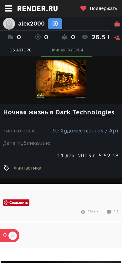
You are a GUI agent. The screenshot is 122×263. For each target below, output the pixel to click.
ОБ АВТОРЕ (20, 50)
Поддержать (103, 8)
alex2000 (31, 23)
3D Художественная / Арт (85, 131)
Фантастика (27, 168)
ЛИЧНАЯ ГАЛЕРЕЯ (66, 50)
